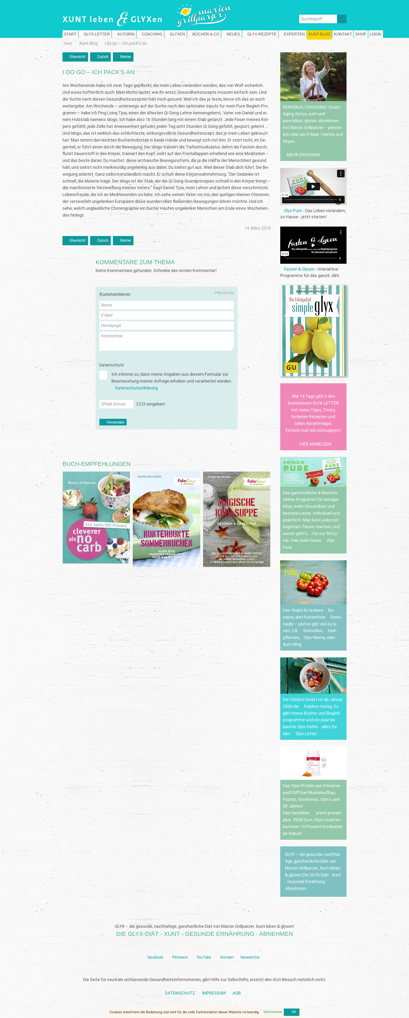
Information (272, 1012)
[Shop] (361, 34)
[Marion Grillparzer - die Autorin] (124, 34)
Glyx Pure (293, 210)
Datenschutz (111, 364)
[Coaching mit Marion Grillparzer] (150, 34)
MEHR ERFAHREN (303, 154)
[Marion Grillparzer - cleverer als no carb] (96, 518)
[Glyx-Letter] (95, 34)
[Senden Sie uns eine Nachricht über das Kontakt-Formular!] (227, 950)
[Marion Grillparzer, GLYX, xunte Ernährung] (214, 993)
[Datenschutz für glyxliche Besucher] (180, 993)
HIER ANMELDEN (315, 444)
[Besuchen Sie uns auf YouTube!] (203, 950)
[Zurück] (100, 57)
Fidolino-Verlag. (318, 706)
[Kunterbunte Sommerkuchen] (166, 519)
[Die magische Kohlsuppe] (236, 519)
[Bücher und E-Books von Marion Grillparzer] (204, 34)
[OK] (291, 1012)
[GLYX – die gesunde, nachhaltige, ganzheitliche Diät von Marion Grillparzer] (313, 871)
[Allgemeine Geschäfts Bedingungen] (236, 993)
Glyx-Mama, (315, 637)
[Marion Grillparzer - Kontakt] (342, 34)
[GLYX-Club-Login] (375, 34)
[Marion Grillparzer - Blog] (319, 34)
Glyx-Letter (306, 733)
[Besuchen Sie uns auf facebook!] (155, 950)
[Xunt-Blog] (88, 43)
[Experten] (293, 34)
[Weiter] (123, 57)
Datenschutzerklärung (136, 387)
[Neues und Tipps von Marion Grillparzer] (231, 34)
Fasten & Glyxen (299, 269)
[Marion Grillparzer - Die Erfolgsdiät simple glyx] (313, 330)
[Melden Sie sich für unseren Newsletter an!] (250, 950)
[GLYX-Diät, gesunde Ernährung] (70, 34)
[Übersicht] (75, 57)
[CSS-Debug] (406, 1015)
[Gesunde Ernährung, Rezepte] (260, 34)
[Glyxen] (175, 34)
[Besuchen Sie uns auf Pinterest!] (180, 950)
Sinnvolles (312, 630)
